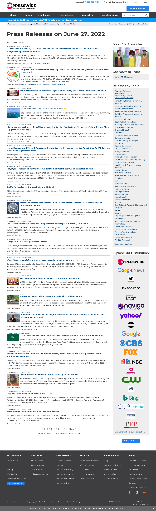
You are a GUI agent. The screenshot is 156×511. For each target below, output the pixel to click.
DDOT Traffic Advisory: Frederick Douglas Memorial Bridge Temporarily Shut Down (47, 223)
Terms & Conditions (15, 502)
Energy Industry (122, 151)
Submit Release (138, 8)
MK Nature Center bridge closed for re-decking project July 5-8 (51, 296)
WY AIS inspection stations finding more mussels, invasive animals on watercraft (46, 260)
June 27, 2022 (19, 46)
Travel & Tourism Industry (126, 232)
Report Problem (111, 479)
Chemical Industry (123, 130)
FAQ (106, 461)
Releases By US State (124, 98)
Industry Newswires (39, 474)
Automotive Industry (124, 109)
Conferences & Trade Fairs (126, 135)
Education (119, 143)
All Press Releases (63, 461)
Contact (135, 2)
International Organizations (127, 175)
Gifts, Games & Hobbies (125, 162)
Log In (146, 2)
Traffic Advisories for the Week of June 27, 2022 (30, 187)
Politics (118, 202)
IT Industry (119, 178)
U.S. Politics (120, 235)
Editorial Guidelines (112, 465)
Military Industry (122, 189)
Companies (120, 133)
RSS (130, 24)
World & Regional (122, 240)
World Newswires (38, 465)
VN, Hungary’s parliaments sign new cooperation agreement (50, 278)
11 (66, 429)
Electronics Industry (123, 146)
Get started (75, 20)
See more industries (123, 244)
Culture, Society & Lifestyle (41, 63)
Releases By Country (124, 95)
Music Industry (121, 197)
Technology (120, 224)
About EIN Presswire (137, 461)
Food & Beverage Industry (126, 157)
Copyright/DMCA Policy (37, 502)
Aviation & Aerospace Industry (128, 111)
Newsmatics (124, 502)
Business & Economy (27, 142)
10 (64, 429)
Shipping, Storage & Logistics (127, 216)
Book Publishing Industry (126, 122)
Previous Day (47, 433)
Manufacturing (121, 183)
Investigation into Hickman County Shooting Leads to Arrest (49, 374)
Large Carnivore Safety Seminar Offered (28, 242)
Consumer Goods (122, 138)
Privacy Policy (57, 502)
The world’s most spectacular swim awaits (42, 109)
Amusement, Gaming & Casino (128, 106)
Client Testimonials (112, 474)
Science (118, 213)
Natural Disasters (122, 200)
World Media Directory (117, 24)
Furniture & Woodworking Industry (130, 159)
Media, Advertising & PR (125, 186)
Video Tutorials (110, 470)
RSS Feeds (84, 470)
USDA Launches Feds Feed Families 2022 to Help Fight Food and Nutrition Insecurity (61, 335)
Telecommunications (124, 226)
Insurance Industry (123, 173)
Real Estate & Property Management (53, 84)
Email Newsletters (141, 24)
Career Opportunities (138, 479)
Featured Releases (123, 91)
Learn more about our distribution (130, 432)
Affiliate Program (87, 465)
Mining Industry (122, 192)
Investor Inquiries (136, 474)
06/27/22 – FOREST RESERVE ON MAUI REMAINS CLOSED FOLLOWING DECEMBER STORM (51, 169)
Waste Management (123, 237)
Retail (117, 210)
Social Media (120, 218)
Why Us (10, 465)
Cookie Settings (74, 502)
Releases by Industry (64, 470)
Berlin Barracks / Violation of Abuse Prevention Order (33, 411)
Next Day (73, 433)
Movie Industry (121, 194)
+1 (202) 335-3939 (91, 2)
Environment (120, 154)
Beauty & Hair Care (27, 63)
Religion (118, 208)
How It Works (12, 461)
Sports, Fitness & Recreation (29, 121)
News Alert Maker (87, 479)
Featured (59, 465)
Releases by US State (64, 479)
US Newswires (37, 470)
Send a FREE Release (124, 77)
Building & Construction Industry (31, 84)
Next (71, 429)
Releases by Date (63, 483)
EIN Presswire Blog (137, 465)
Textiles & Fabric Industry (126, 229)
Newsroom (133, 470)
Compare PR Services (16, 479)
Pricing (116, 2)
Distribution (12, 474)
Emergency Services (124, 149)
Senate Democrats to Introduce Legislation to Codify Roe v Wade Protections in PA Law (63, 90)
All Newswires (37, 461)
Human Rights (121, 170)
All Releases (120, 93)
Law (116, 181)
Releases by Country (64, 474)
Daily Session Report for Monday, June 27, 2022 (30, 393)
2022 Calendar (60, 433)
